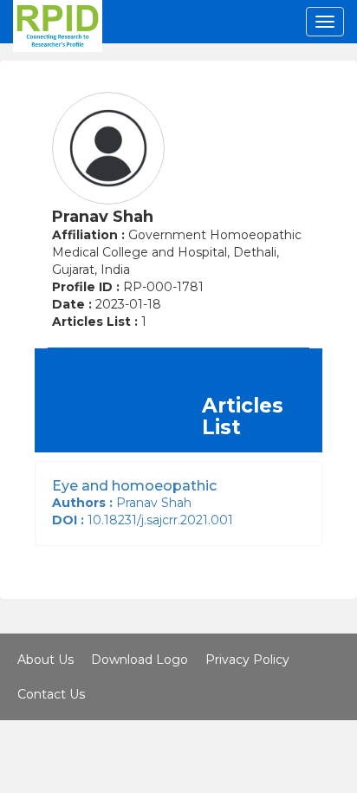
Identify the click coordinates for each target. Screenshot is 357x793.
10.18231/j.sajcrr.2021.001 (146, 520)
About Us (45, 659)
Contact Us (51, 694)
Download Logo (139, 659)
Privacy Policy (247, 659)
